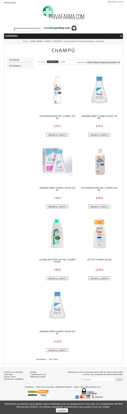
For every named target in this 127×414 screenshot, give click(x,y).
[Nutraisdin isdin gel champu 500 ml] (99, 161)
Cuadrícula (52, 62)
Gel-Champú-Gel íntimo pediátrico (79, 41)
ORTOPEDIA (15, 66)
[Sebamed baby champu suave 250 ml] (57, 161)
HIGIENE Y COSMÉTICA (54, 41)
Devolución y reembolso (13, 379)
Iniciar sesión (10, 2)
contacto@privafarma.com (89, 387)
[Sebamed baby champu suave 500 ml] (57, 305)
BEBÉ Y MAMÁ (37, 41)
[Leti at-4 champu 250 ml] (99, 233)
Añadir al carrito (57, 135)
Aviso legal (8, 374)
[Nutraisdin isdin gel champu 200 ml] (57, 89)
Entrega (33, 372)
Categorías (63, 36)
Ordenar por (81, 62)
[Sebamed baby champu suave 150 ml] (99, 89)
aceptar (62, 410)
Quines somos (10, 377)
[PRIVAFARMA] (63, 12)
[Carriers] (37, 393)
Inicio (25, 41)
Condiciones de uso (38, 374)
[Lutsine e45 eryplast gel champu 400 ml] (57, 233)
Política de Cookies (37, 377)
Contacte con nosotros (13, 372)
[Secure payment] (89, 397)
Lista (63, 62)
